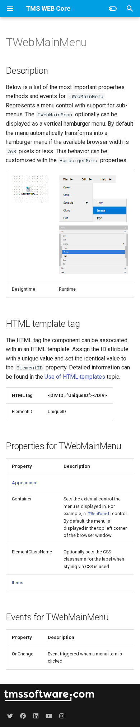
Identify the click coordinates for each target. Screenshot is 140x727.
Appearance (24, 482)
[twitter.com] (10, 715)
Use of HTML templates (75, 376)
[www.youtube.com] (49, 715)
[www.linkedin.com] (36, 715)
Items (17, 582)
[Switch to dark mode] (113, 8)
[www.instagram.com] (61, 715)
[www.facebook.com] (23, 715)
